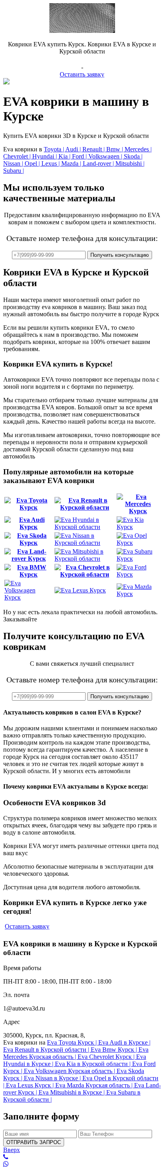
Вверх (11, 1149)
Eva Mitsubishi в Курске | (72, 1092)
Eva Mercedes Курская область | (75, 1053)
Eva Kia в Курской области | (93, 1063)
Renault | (94, 149)
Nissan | (14, 163)
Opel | (33, 163)
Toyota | (54, 149)
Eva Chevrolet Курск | (107, 1056)
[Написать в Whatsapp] (82, 1164)
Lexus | (51, 163)
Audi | (73, 149)
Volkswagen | (106, 156)
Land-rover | (99, 163)
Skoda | (133, 156)
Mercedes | (138, 149)
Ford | (80, 156)
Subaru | (13, 170)
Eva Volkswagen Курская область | (70, 1071)
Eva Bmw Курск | (115, 1049)
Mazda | (72, 163)
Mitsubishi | (129, 163)
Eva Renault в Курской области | (47, 1049)
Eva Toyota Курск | (72, 1042)
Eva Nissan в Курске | (53, 1078)
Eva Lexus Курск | (30, 1085)
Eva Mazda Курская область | (94, 1085)
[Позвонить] (82, 1157)
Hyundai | (45, 156)
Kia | (65, 156)
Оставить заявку (82, 74)
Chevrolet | (17, 156)
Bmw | (115, 149)
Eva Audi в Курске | (124, 1042)
